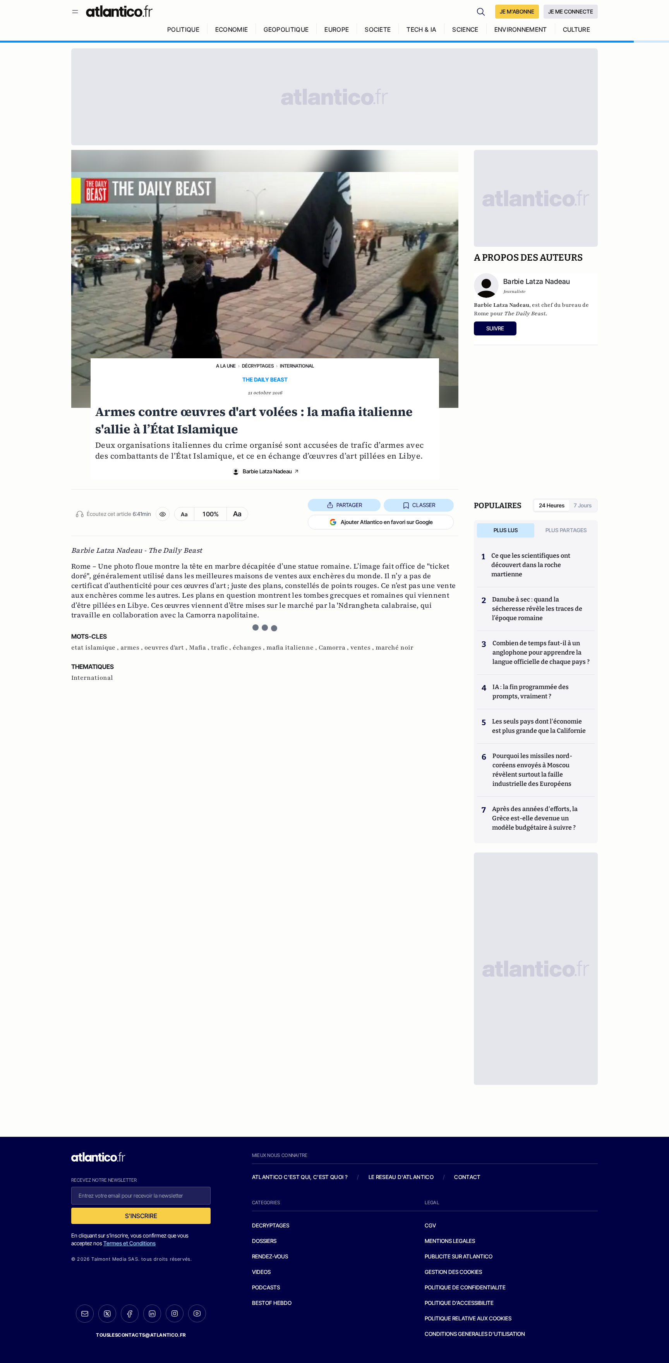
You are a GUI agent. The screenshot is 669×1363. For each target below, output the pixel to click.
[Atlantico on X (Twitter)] (107, 1314)
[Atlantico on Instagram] (175, 1313)
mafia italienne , (292, 647)
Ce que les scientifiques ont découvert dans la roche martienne (530, 565)
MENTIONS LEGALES (450, 1241)
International (297, 366)
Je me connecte (570, 11)
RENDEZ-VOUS (270, 1256)
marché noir (394, 647)
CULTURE (576, 29)
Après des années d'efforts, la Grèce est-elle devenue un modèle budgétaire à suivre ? (535, 818)
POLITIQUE (183, 29)
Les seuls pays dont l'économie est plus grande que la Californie (539, 726)
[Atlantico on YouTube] (197, 1313)
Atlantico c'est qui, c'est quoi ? (300, 1177)
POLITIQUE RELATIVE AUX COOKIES (468, 1318)
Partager (349, 505)
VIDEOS (261, 1271)
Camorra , (334, 647)
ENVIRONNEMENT (520, 29)
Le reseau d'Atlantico (401, 1177)
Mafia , (200, 647)
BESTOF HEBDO (272, 1302)
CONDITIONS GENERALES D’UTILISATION (475, 1333)
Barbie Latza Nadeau (267, 471)
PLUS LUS (506, 530)
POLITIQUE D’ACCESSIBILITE (459, 1302)
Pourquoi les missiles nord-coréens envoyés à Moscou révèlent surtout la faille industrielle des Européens (532, 769)
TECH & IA (421, 29)
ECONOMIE (231, 29)
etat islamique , (95, 647)
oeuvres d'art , (166, 647)
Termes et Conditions (129, 1243)
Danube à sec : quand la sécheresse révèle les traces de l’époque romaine (537, 609)
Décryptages (258, 366)
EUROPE (336, 29)
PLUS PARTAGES (566, 530)
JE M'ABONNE (517, 11)
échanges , (249, 647)
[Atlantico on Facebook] (130, 1314)
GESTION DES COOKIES (453, 1271)
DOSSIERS (264, 1241)
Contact (467, 1177)
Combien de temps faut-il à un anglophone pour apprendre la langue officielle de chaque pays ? (541, 652)
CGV (430, 1225)
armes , (132, 647)
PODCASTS (266, 1287)
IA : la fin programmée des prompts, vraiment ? (530, 691)
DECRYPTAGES (270, 1225)
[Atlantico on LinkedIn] (152, 1314)
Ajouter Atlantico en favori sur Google (387, 522)
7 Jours (583, 505)
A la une (226, 366)
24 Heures (551, 505)
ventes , (363, 647)
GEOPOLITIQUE (286, 29)
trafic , (222, 647)
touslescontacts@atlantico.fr (141, 1335)
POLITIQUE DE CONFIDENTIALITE (465, 1287)
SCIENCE (465, 29)
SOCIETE (378, 29)
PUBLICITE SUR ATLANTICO (458, 1256)
